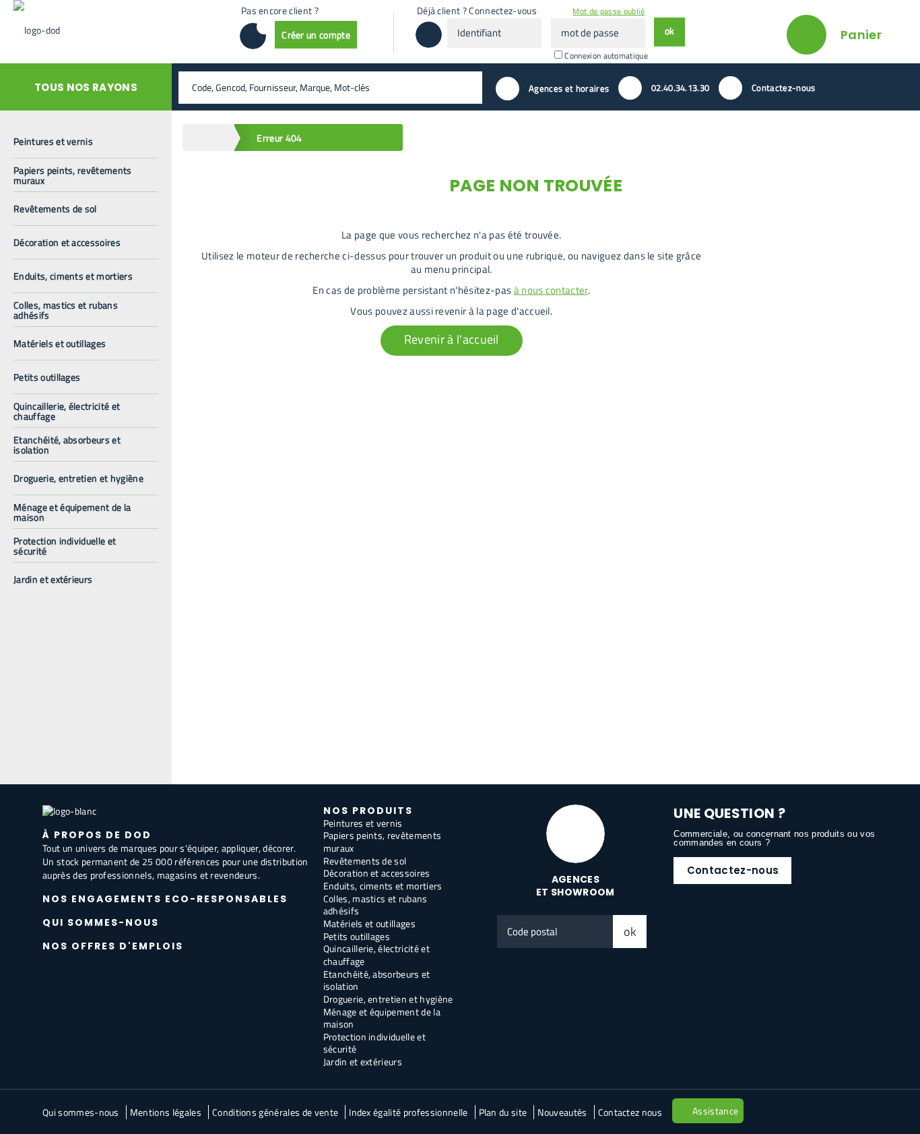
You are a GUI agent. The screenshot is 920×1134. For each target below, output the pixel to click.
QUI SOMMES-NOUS (100, 922)
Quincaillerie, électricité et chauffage (376, 954)
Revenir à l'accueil (451, 339)
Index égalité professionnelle (408, 1112)
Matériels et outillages (369, 923)
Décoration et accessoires (376, 873)
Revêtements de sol (365, 861)
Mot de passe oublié (608, 11)
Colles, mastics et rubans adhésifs (375, 904)
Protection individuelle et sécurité (374, 1043)
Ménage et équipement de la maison (381, 1018)
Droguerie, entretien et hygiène (388, 999)
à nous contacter (551, 290)
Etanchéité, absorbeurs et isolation (376, 980)
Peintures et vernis (363, 823)
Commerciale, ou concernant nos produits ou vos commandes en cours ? (774, 838)
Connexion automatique (606, 55)
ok (630, 931)
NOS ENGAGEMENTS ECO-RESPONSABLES (165, 899)
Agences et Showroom (575, 886)
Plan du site (503, 1112)
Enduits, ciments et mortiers (382, 886)
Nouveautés (562, 1112)
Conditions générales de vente (275, 1112)
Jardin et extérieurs (362, 1061)
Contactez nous (630, 1112)
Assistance (715, 1111)
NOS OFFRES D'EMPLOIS (112, 946)
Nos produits (368, 810)
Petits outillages (356, 936)
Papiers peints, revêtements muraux (382, 841)
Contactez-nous (733, 870)
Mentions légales (165, 1112)
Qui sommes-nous (80, 1112)
